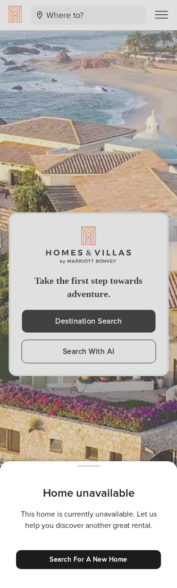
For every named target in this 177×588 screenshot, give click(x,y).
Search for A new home (88, 559)
